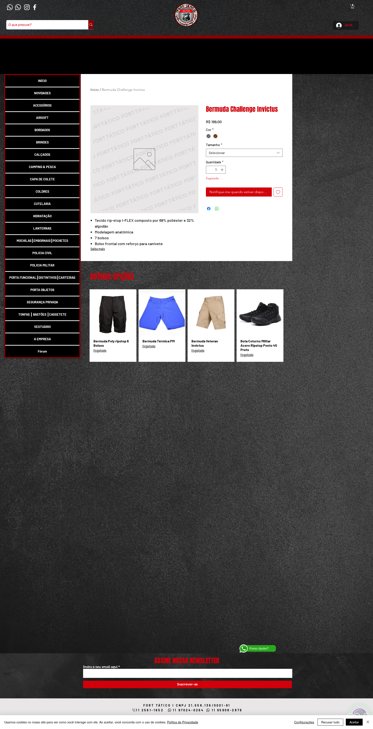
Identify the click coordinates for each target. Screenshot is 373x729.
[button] (352, 6)
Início (94, 90)
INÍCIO (42, 81)
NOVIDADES (42, 93)
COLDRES (42, 191)
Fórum (42, 351)
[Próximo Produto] (289, 325)
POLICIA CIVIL (42, 253)
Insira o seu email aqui (100, 666)
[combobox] (244, 160)
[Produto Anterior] (83, 325)
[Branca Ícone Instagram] (27, 7)
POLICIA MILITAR (42, 265)
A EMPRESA (42, 339)
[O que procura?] (90, 24)
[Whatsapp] (10, 7)
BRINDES (42, 142)
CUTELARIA (42, 204)
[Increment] (222, 177)
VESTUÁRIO (42, 327)
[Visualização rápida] (113, 312)
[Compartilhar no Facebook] (208, 215)
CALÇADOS (42, 154)
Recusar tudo (330, 722)
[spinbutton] (216, 177)
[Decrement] (209, 177)
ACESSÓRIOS (42, 105)
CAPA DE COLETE (42, 179)
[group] (186, 325)
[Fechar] (367, 722)
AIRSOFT (42, 118)
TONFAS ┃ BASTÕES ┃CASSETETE (42, 314)
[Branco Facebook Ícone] (34, 7)
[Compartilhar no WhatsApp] (217, 215)
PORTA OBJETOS (42, 290)
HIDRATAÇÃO (42, 216)
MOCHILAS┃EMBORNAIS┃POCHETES (42, 240)
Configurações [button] (304, 722)
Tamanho (214, 152)
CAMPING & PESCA (42, 167)
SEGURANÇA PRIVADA (42, 302)
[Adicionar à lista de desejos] (278, 199)
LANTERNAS (42, 228)
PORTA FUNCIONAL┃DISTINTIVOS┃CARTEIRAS (42, 277)
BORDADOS (42, 130)
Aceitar (354, 722)
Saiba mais (97, 249)
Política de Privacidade (182, 722)
